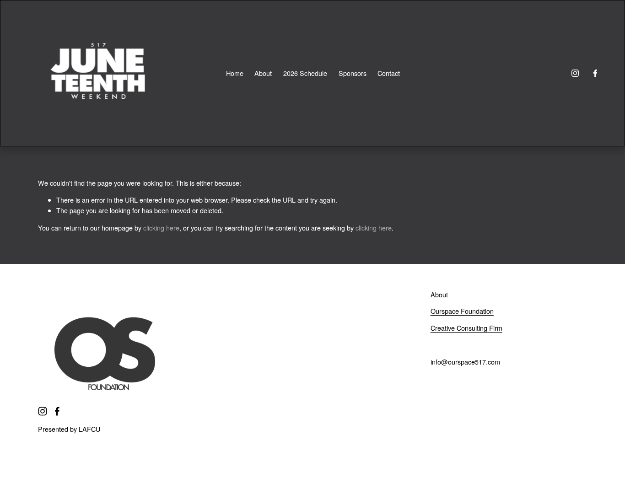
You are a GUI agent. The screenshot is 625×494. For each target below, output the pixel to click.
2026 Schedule (305, 73)
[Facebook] (595, 73)
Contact (388, 73)
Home (234, 73)
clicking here (161, 227)
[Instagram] (575, 73)
